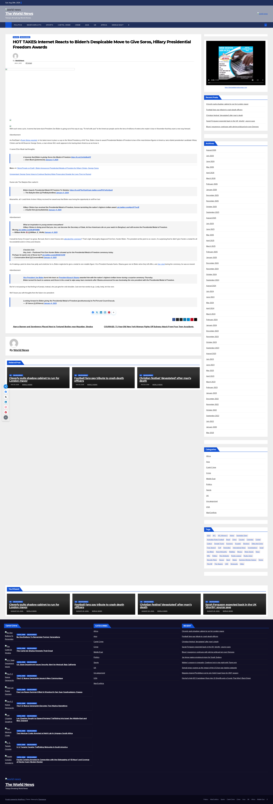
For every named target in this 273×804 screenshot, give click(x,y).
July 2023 (210, 359)
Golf (219, 548)
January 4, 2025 (52, 160)
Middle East (118, 25)
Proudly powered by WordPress (15, 799)
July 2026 (210, 156)
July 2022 (210, 421)
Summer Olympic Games (247, 560)
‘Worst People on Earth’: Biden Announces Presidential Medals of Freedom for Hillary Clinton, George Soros (58, 168)
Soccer (221, 560)
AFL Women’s (222, 535)
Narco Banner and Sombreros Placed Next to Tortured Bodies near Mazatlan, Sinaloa (53, 327)
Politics (18, 25)
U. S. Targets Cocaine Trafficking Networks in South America (42, 747)
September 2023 (212, 348)
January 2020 (211, 427)
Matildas (232, 552)
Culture (209, 543)
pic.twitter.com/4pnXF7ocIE (128, 207)
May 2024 (210, 303)
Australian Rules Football (215, 539)
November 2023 (212, 337)
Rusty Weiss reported (29, 140)
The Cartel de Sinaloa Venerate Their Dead (35, 651)
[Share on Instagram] (105, 312)
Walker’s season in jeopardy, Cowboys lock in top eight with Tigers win (209, 662)
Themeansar (42, 799)
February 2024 (212, 320)
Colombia (250, 539)
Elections (246, 543)
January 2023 (211, 393)
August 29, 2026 (17, 611)
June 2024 (210, 297)
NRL (208, 556)
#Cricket (29, 63)
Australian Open (242, 535)
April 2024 (210, 308)
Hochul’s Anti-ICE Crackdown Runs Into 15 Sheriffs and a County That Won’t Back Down (216, 678)
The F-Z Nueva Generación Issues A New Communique (40, 678)
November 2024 (212, 269)
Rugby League (236, 556)
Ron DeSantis (224, 556)
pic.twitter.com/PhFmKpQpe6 (101, 190)
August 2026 (211, 150)
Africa (104, 25)
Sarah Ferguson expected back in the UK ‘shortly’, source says (230, 121)
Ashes (232, 535)
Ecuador (238, 543)
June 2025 (210, 229)
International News (239, 548)
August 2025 (211, 218)
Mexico (239, 552)
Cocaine (241, 539)
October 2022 (211, 410)
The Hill (209, 564)
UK (95, 25)
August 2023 (211, 354)
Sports (49, 25)
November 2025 (212, 201)
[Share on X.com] (97, 312)
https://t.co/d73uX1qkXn (79, 190)
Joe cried (161, 264)
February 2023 (212, 387)
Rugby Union (248, 556)
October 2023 (211, 342)
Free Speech (211, 548)
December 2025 (212, 195)
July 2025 (210, 224)
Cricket (258, 539)
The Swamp (219, 564)
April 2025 (210, 240)
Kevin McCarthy (221, 552)
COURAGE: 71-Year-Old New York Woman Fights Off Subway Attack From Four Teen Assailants (149, 327)
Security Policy (212, 560)
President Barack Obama (69, 277)
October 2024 (211, 274)
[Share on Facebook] (93, 312)
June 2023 (210, 365)
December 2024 (212, 263)
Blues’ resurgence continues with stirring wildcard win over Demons (232, 127)
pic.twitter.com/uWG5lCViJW (53, 255)
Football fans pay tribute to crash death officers (99, 379)
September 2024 (212, 280)
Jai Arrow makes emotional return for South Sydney (202, 657)
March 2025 (210, 246)
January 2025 (211, 257)
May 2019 (210, 433)
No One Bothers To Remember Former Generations (38, 637)
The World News (19, 13)
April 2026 (210, 173)
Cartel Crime (64, 25)
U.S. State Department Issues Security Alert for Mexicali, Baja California (46, 665)
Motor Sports (249, 552)
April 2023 (210, 376)
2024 (208, 535)
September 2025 (212, 212)
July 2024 (210, 291)
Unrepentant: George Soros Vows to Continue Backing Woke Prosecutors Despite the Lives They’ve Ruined (50, 174)
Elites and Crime (257, 543)
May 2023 (210, 370)
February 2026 (212, 184)
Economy (229, 543)
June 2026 (210, 161)
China (234, 539)
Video (242, 564)
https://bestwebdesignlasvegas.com (236, 87)
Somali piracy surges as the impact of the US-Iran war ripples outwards (209, 668)
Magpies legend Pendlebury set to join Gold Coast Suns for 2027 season (210, 673)
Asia (87, 25)
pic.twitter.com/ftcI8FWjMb (29, 230)
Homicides (226, 548)
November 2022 (212, 404)
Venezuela (234, 564)
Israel (261, 548)
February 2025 (212, 252)
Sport (228, 560)
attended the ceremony (72, 239)
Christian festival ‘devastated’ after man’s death (165, 379)
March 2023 (210, 382)
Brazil (228, 539)
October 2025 (211, 207)
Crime (77, 25)
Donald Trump (219, 543)
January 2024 (211, 325)
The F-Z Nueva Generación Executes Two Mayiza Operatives (42, 706)
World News (19, 61)
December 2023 (212, 331)
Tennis (261, 560)
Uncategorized (25, 37)
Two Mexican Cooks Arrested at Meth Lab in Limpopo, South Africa (45, 733)
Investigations (252, 548)
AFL (214, 535)
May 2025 (210, 235)
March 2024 (210, 314)
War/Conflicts (34, 25)
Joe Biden (210, 552)
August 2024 (211, 286)
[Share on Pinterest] (109, 312)
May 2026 (210, 167)
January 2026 (211, 190)
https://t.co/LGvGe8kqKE (81, 157)
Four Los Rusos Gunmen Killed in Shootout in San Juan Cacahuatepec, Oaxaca (49, 692)
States (234, 560)
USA (208, 507)
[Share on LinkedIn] (101, 312)
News (258, 552)
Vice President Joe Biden (33, 277)
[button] (263, 25)
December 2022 (212, 399)
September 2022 (212, 416)
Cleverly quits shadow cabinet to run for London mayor (34, 379)
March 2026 (210, 178)
